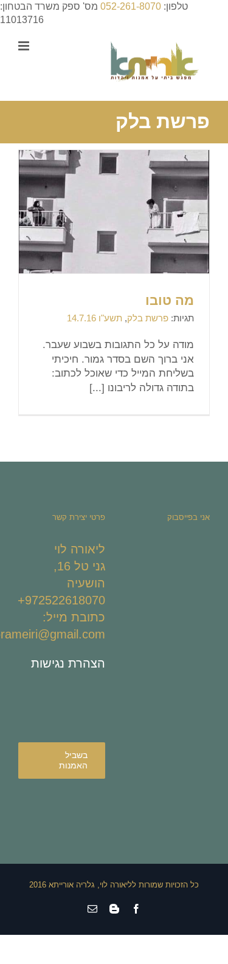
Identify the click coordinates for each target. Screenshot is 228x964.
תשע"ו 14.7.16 (94, 318)
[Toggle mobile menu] (24, 45)
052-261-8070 (130, 6)
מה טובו (169, 300)
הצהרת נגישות (68, 663)
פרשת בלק (147, 318)
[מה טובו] (114, 255)
